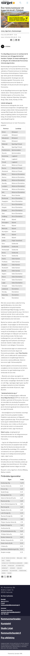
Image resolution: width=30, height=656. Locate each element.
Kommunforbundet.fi (11, 632)
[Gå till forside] (8, 3)
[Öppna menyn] (27, 3)
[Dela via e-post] (19, 40)
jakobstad (5, 570)
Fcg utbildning (7, 637)
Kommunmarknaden (11, 618)
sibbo (26, 563)
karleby (19, 568)
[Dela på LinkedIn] (16, 40)
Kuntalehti (6, 623)
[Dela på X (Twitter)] (13, 40)
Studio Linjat (7, 628)
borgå (9, 573)
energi (4, 573)
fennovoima (22, 570)
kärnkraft (5, 568)
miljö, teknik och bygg (8, 558)
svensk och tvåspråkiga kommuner (12, 563)
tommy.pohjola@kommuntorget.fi (10, 605)
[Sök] (20, 2)
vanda (8, 560)
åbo (25, 558)
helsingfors (13, 570)
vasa (3, 560)
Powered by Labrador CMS (15, 653)
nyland (4, 565)
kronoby (12, 568)
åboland (19, 558)
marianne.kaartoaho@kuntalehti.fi (10, 612)
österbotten (20, 565)
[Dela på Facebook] (11, 40)
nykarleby (11, 565)
